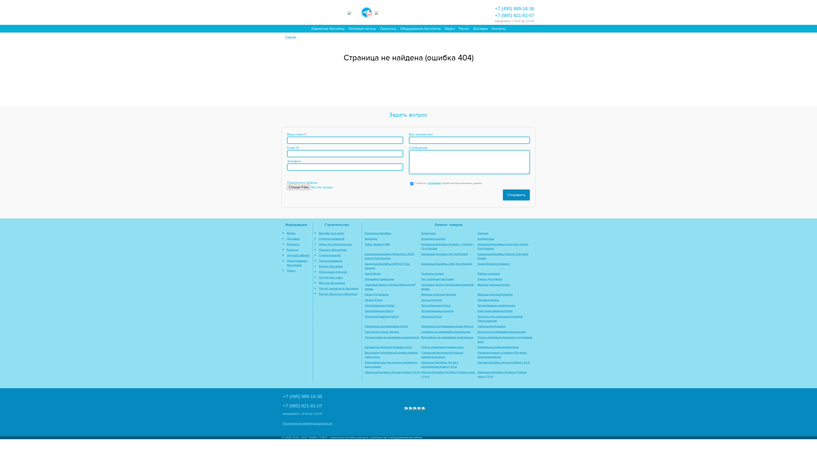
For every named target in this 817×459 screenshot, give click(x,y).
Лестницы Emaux (431, 316)
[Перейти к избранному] (437, 12)
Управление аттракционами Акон (498, 347)
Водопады (371, 239)
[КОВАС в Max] (406, 409)
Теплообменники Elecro (379, 311)
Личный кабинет (298, 255)
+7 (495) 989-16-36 (514, 8)
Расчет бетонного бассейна (338, 294)
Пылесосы (388, 29)
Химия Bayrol (373, 273)
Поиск (291, 270)
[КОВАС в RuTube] (380, 12)
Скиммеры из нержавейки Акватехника (446, 332)
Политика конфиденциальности (307, 423)
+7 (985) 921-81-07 (514, 15)
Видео (450, 29)
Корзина (292, 250)
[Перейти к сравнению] (425, 12)
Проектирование (330, 261)
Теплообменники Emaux (436, 305)
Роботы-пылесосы (488, 273)
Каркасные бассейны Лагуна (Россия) (444, 254)
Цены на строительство (335, 244)
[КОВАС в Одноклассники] (423, 409)
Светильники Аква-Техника (382, 332)
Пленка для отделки (489, 279)
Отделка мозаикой (331, 239)
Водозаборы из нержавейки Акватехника (447, 337)
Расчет (464, 29)
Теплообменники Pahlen (380, 305)
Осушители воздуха (433, 239)
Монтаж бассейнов (332, 283)
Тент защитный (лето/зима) (437, 279)
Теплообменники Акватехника (496, 305)
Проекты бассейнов (333, 250)
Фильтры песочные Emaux (493, 284)
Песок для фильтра (377, 294)
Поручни (482, 233)
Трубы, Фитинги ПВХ (377, 244)
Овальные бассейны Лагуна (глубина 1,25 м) (392, 372)
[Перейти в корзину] (471, 12)
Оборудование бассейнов (420, 29)
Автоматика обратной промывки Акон (388, 347)
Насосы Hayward (431, 300)
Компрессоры (485, 239)
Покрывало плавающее (379, 279)
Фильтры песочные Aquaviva (495, 294)
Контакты (499, 29)
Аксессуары (428, 233)
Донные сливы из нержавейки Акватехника (392, 337)
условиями (434, 183)
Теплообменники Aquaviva (437, 311)
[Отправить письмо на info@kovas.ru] (448, 12)
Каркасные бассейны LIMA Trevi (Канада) (446, 264)
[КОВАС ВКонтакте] (419, 409)
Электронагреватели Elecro (382, 316)
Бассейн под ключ (331, 233)
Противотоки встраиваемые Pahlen (386, 326)
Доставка (480, 29)
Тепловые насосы (362, 29)
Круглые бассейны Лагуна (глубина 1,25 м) (503, 362)
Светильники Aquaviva (491, 326)
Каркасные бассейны (327, 29)
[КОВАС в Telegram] (366, 12)
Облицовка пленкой (333, 272)
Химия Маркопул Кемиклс (493, 264)
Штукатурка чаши (331, 277)
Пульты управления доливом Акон (442, 347)
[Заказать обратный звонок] (460, 12)
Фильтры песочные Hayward (438, 294)
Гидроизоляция (330, 255)
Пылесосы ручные (432, 273)
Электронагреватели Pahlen (495, 311)
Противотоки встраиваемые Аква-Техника (447, 326)
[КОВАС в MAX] (353, 12)
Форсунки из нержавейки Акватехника (501, 332)
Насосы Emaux (374, 300)
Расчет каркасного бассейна (338, 288)
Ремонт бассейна (331, 266)
